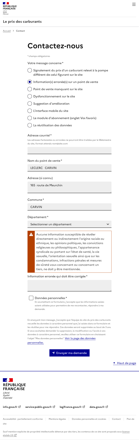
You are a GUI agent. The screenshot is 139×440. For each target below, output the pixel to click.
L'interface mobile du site (50, 111)
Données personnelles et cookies (89, 419)
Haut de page (126, 363)
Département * (38, 217)
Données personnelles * (69, 303)
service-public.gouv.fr (38, 407)
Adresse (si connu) (40, 178)
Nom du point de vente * (45, 160)
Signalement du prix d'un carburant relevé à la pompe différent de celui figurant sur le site (70, 72)
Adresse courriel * (69, 139)
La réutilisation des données (52, 125)
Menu (134, 4)
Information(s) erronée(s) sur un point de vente (65, 82)
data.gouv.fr (97, 407)
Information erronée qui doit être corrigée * (57, 276)
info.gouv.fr (10, 407)
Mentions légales (57, 419)
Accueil (7, 31)
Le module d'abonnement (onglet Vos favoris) (64, 118)
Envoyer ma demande (71, 353)
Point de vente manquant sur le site (58, 89)
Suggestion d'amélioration (51, 103)
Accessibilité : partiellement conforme (23, 419)
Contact (116, 419)
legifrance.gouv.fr (71, 407)
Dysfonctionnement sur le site (54, 96)
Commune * (36, 200)
